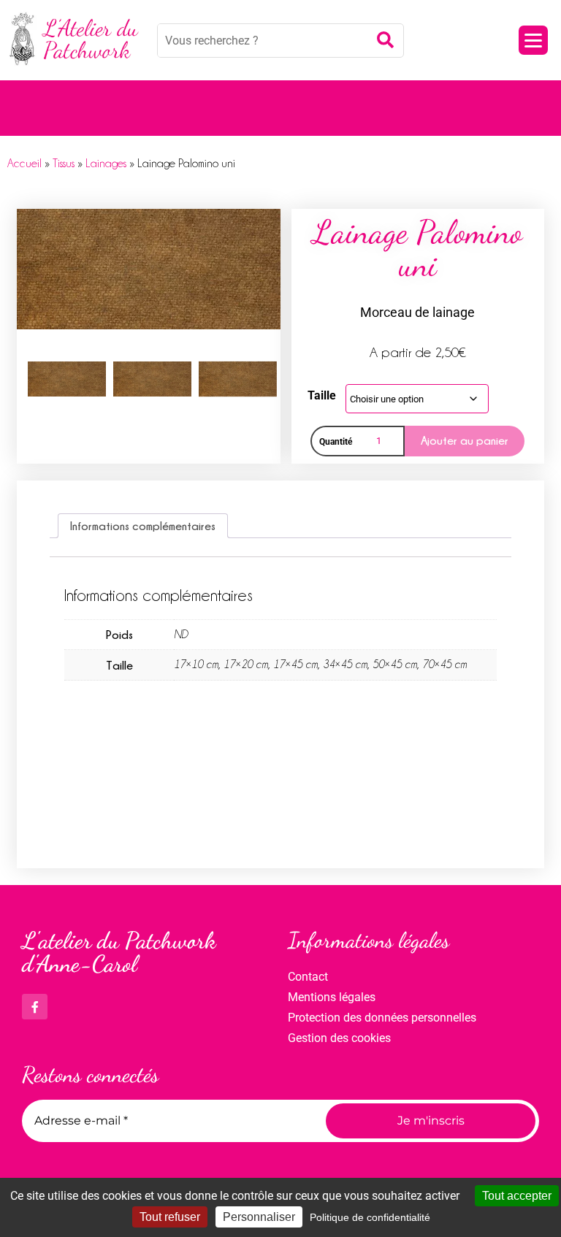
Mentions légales (331, 997)
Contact (308, 977)
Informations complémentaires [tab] (142, 526)
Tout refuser (170, 1217)
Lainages (105, 163)
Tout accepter (517, 1196)
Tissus (64, 163)
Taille (322, 395)
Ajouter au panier (464, 440)
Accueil (24, 163)
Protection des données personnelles (382, 1018)
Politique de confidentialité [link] (370, 1217)
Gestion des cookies (339, 1038)
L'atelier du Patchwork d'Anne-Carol (119, 952)
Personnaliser (259, 1217)
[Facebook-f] (34, 1006)
